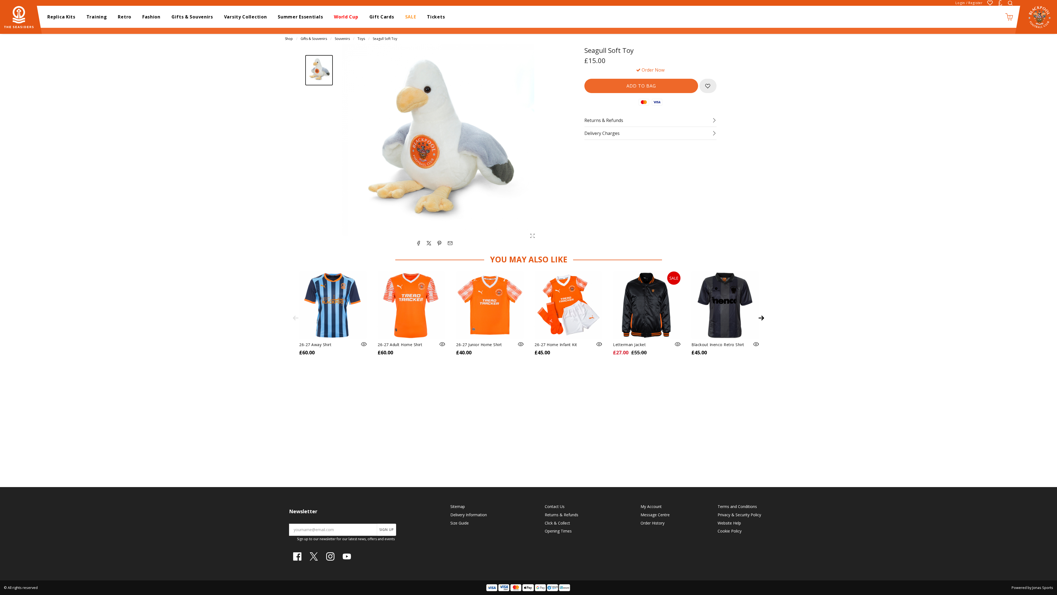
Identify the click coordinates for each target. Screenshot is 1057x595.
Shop (289, 38)
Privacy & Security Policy (739, 514)
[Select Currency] (1000, 3)
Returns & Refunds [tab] (603, 120)
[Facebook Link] (297, 556)
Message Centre (655, 514)
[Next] (761, 318)
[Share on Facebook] (418, 243)
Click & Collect (557, 523)
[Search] (1010, 3)
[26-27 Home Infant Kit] (568, 305)
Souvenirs (342, 38)
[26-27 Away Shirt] (333, 305)
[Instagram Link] (330, 556)
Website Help (729, 523)
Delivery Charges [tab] (602, 133)
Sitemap (457, 506)
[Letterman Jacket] (646, 305)
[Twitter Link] (314, 556)
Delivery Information (468, 514)
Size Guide (459, 523)
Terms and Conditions (737, 506)
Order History (652, 523)
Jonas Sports (1042, 587)
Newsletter (303, 511)
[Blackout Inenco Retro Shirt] (725, 305)
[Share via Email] (450, 243)
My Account (651, 506)
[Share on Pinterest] (439, 243)
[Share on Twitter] (429, 243)
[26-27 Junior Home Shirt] (490, 305)
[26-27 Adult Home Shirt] (411, 305)
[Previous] (296, 318)
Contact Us (555, 506)
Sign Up (386, 529)
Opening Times (558, 531)
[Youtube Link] (347, 556)
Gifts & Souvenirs (314, 38)
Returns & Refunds (561, 514)
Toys (361, 38)
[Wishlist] (990, 3)
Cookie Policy (730, 531)
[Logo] (21, 16)
